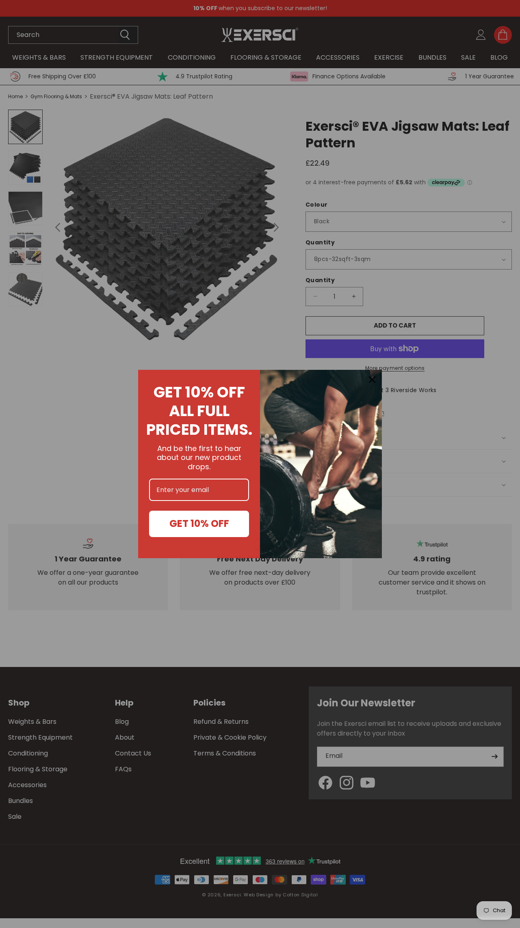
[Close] (372, 379)
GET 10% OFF (199, 523)
